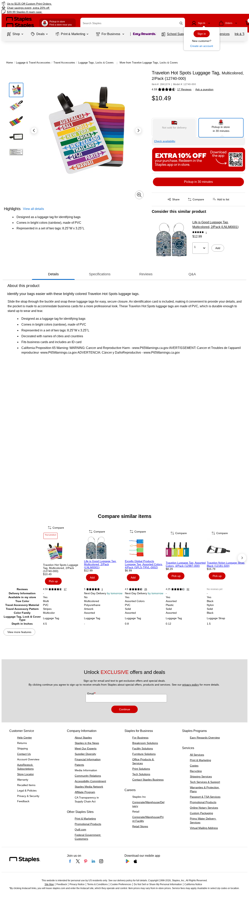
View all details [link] (33, 208)
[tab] (53, 274)
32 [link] (188, 589)
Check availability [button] (164, 141)
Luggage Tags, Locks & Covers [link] (96, 62)
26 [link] (145, 589)
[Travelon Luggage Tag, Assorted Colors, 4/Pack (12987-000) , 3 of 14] (186, 549)
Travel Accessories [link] (64, 62)
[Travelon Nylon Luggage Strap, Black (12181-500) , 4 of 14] (227, 549)
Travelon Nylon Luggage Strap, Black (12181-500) (226, 564)
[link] (42, 4)
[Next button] (138, 130)
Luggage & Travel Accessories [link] (33, 62)
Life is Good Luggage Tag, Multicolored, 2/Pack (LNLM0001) (215, 225)
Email (91, 693)
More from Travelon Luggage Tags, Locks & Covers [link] (149, 62)
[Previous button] (34, 130)
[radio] (174, 127)
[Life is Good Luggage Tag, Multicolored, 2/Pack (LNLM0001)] (170, 239)
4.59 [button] (154, 89)
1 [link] (206, 232)
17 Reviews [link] (184, 89)
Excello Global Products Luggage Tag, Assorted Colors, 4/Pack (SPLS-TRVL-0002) (144, 564)
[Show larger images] (139, 195)
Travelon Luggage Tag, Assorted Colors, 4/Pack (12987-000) (186, 564)
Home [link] (9, 62)
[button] (181, 23)
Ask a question (204, 89)
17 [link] (65, 589)
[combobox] (132, 23)
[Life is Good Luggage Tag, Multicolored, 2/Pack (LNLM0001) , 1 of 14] (104, 548)
